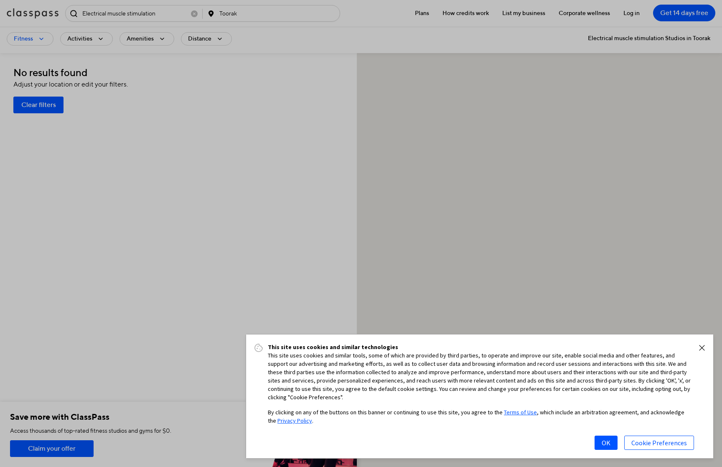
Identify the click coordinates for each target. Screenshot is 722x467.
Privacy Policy (294, 420)
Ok (606, 443)
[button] (702, 348)
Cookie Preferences (659, 443)
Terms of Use (520, 412)
